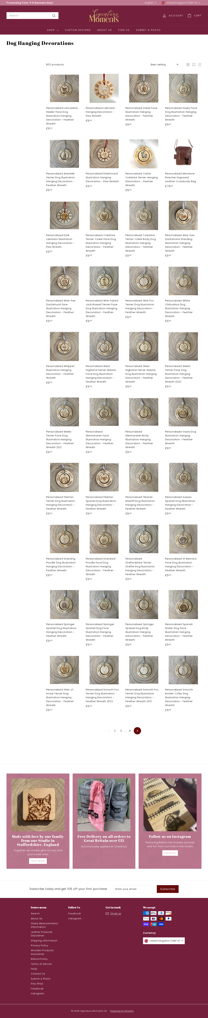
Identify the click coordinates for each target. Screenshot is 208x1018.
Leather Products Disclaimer (41, 933)
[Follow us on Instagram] (170, 804)
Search (35, 913)
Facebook (37, 988)
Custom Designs (78, 30)
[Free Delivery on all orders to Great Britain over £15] (104, 804)
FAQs (34, 968)
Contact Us (38, 973)
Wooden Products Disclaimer (42, 952)
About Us (104, 30)
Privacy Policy (39, 945)
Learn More (38, 860)
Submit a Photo (148, 30)
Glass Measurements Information (44, 925)
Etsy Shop (37, 983)
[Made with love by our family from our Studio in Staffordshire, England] (38, 804)
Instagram (37, 993)
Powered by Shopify (122, 1010)
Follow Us (170, 852)
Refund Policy (39, 959)
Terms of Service (41, 964)
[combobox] (32, 15)
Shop (51, 30)
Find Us (124, 30)
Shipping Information (44, 940)
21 (130, 730)
